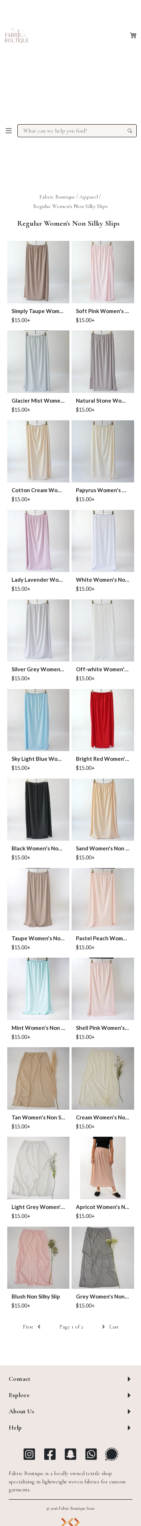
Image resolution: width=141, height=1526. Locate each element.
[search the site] (130, 131)
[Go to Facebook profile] (49, 1454)
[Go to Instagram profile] (29, 1454)
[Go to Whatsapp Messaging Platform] (91, 1454)
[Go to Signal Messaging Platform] (111, 1454)
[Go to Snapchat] (70, 1454)
